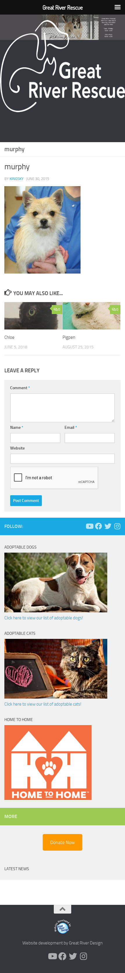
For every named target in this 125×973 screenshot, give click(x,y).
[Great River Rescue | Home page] (62, 66)
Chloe (9, 337)
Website (17, 448)
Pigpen (69, 337)
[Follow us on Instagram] (117, 526)
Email (71, 427)
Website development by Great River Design (62, 943)
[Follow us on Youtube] (89, 526)
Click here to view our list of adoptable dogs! (43, 618)
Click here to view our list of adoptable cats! (42, 704)
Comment (20, 387)
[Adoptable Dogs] (55, 611)
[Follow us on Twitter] (107, 526)
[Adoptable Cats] (55, 697)
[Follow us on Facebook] (98, 526)
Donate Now (62, 842)
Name (16, 427)
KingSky (17, 179)
